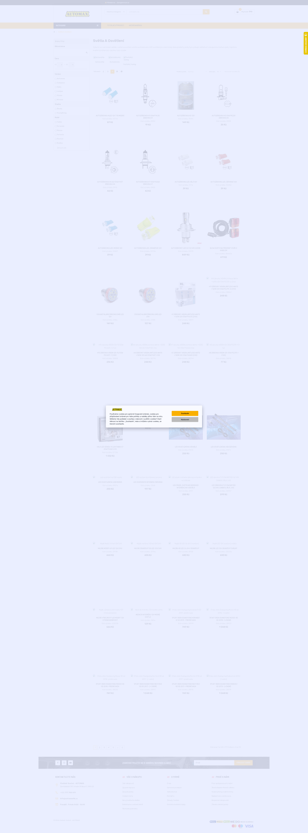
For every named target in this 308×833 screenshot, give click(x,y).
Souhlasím (185, 413)
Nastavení (185, 419)
